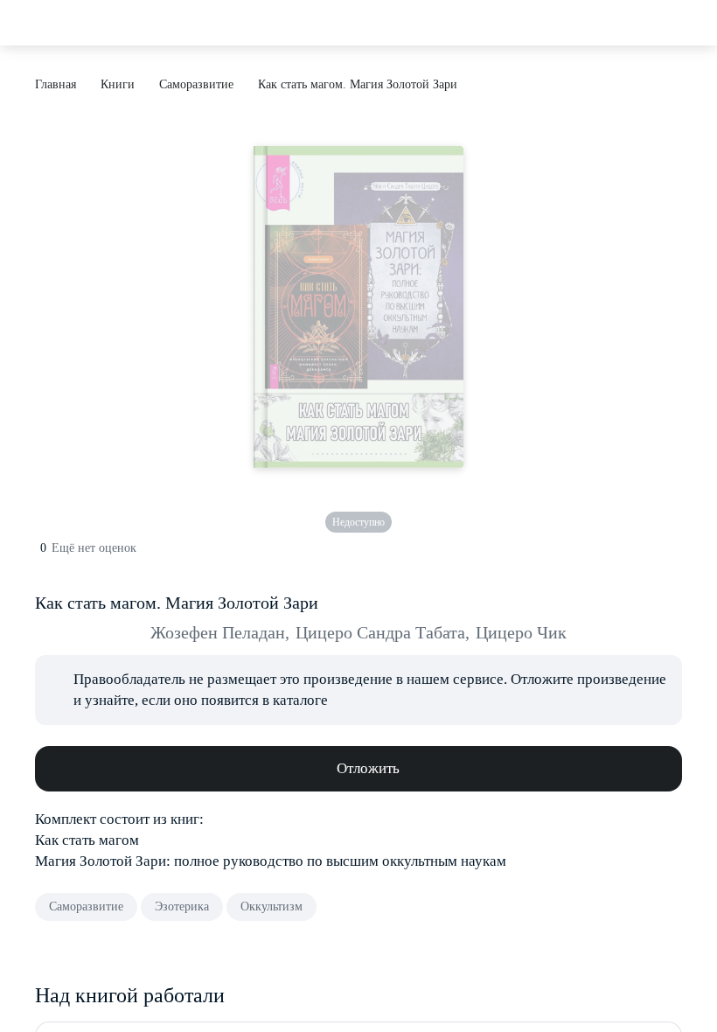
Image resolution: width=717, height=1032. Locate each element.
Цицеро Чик (521, 632)
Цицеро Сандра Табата (383, 632)
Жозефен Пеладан (219, 632)
